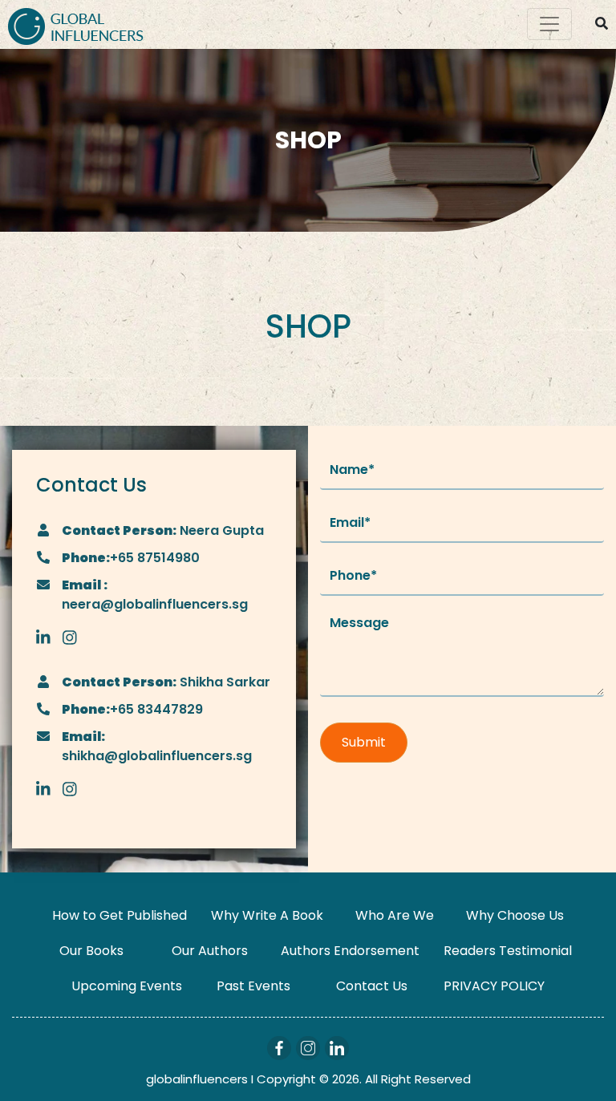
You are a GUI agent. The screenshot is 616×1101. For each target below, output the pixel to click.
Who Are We (394, 915)
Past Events (253, 986)
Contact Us (371, 986)
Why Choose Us (515, 915)
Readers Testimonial (508, 950)
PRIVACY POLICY (494, 986)
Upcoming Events (126, 986)
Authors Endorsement (350, 950)
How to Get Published (119, 915)
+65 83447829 (156, 709)
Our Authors (210, 950)
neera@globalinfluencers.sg (155, 604)
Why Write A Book (267, 915)
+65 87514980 (155, 557)
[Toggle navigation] (549, 24)
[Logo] (76, 24)
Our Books (91, 950)
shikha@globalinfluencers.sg (157, 756)
